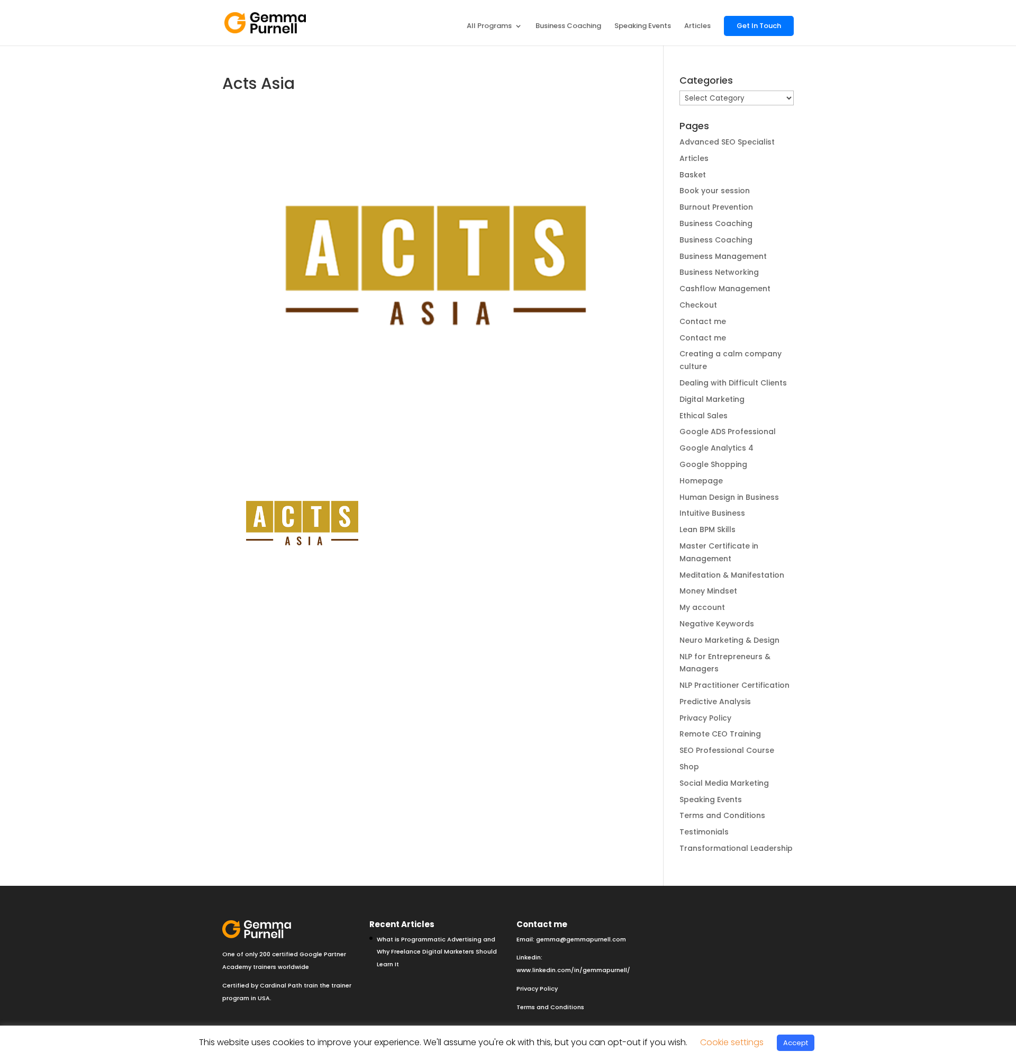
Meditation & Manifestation (731, 575)
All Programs (489, 26)
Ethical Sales (703, 415)
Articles (697, 26)
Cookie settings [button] (732, 1042)
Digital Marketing (712, 399)
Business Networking (719, 272)
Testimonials (704, 832)
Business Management (723, 256)
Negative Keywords (716, 623)
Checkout (698, 305)
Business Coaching (568, 26)
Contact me (702, 321)
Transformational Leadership (736, 848)
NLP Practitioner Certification (734, 685)
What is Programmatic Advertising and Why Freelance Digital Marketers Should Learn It (437, 952)
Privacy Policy (705, 718)
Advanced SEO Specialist (727, 142)
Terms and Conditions (722, 815)
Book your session (714, 190)
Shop (689, 766)
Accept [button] (795, 1043)
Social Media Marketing (724, 783)
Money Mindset (708, 591)
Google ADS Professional (727, 431)
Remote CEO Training (720, 734)
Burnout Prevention (716, 207)
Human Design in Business (729, 497)
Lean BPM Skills (707, 529)
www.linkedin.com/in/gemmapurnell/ (573, 970)
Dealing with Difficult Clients (733, 383)
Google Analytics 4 (716, 448)
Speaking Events (642, 26)
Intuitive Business (712, 513)
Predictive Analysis (715, 701)
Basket (692, 174)
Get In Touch (759, 26)
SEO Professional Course (726, 750)
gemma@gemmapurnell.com (581, 939)
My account (702, 607)
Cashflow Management (724, 288)
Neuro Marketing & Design (729, 640)
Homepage (701, 480)
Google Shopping (713, 464)
